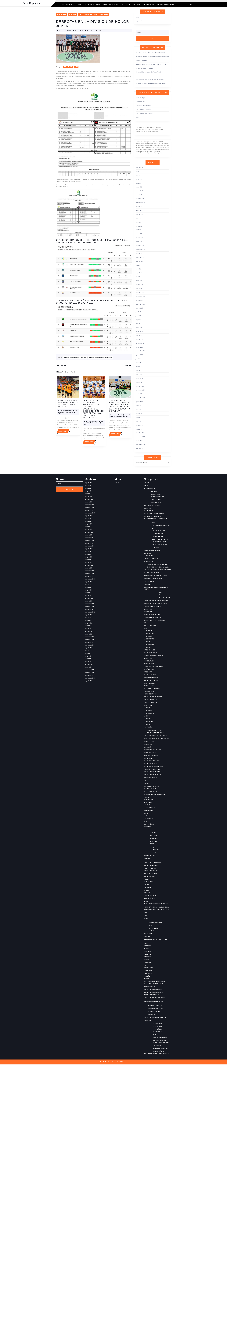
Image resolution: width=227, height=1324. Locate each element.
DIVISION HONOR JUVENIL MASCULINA (157, 567)
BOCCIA (146, 816)
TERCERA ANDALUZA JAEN (151, 995)
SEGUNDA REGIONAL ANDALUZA (157, 1017)
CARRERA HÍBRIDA (149, 824)
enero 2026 (139, 195)
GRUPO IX (146, 780)
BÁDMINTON (113, 4)
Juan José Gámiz (79, 30)
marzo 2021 (139, 421)
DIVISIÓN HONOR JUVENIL (154, 730)
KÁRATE (146, 915)
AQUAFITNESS (148, 802)
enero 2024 (139, 288)
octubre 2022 (139, 347)
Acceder (117, 482)
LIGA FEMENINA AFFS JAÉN (151, 761)
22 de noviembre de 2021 (65, 30)
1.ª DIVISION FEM (157, 1023)
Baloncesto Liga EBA (141, 97)
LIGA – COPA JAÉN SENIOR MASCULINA (155, 984)
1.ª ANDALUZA (148, 630)
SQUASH (146, 959)
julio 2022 (138, 359)
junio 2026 (138, 175)
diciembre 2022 (140, 339)
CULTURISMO (147, 859)
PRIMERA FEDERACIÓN (150, 694)
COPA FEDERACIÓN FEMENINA (152, 614)
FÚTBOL (62, 4)
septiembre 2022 (140, 351)
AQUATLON (147, 805)
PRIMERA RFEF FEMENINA (151, 677)
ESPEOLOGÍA (147, 887)
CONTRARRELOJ (154, 838)
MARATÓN (156, 850)
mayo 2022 (139, 366)
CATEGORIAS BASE (149, 650)
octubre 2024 (139, 253)
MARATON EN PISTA (156, 499)
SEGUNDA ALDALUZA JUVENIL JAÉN (154, 655)
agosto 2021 (139, 401)
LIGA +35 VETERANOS (150, 674)
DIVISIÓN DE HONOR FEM (151, 755)
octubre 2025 (139, 206)
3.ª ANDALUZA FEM (149, 644)
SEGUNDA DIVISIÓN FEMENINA (152, 772)
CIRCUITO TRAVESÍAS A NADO (152, 606)
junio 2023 (138, 316)
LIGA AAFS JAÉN (148, 758)
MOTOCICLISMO (153, 928)
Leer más (64, 431)
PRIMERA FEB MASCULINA (159, 544)
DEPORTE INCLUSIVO (150, 625)
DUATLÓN (146, 879)
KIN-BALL (146, 783)
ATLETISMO (89, 4)
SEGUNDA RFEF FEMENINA (151, 680)
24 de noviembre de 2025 (92, 421)
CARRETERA (153, 833)
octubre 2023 (139, 300)
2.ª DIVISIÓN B (148, 718)
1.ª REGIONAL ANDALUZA (155, 1005)
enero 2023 (139, 335)
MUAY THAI (147, 797)
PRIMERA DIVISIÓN (149, 691)
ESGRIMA (146, 884)
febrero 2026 (139, 191)
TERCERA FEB (156, 550)
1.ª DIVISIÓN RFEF (148, 633)
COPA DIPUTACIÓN (149, 661)
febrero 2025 (139, 238)
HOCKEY (146, 901)
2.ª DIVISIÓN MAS (148, 561)
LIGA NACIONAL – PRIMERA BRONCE (154, 513)
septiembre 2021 (140, 398)
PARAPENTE (147, 946)
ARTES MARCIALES (149, 488)
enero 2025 (139, 241)
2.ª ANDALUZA (148, 636)
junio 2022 (138, 362)
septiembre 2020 (140, 444)
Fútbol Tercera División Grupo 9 (144, 113)
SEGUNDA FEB (156, 547)
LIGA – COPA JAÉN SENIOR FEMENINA (154, 981)
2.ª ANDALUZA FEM (149, 639)
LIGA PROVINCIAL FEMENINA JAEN (153, 766)
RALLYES (151, 931)
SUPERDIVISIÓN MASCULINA (161, 1054)
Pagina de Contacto (141, 21)
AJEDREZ (146, 485)
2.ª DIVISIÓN (147, 716)
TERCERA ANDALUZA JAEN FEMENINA (154, 997)
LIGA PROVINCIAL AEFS (150, 763)
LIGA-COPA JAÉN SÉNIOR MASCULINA (154, 794)
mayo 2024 (139, 273)
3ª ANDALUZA (148, 727)
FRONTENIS (147, 893)
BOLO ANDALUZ (148, 818)
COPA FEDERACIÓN (149, 663)
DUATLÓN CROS (148, 882)
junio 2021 (138, 409)
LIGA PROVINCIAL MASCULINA (160, 542)
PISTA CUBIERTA (155, 505)
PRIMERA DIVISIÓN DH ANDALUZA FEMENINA (156, 907)
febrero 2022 (139, 378)
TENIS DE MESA (101, 4)
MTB (151, 855)
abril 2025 (138, 230)
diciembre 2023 (140, 292)
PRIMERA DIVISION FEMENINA (152, 769)
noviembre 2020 (140, 437)
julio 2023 (138, 312)
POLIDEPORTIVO (149, 4)
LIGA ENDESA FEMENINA (158, 531)
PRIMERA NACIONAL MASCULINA (153, 578)
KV (160, 595)
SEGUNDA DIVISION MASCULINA (152, 774)
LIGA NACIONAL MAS (158, 536)
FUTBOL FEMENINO (149, 683)
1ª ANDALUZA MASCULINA (151, 558)
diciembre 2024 (140, 245)
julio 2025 (138, 218)
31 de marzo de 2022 (117, 415)
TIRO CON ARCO (148, 968)
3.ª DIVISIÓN (147, 724)
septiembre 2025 (140, 210)
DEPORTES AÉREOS (149, 876)
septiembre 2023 (140, 304)
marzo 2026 (139, 187)
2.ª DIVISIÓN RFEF (148, 641)
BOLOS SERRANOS (149, 581)
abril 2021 (138, 417)
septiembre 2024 (140, 257)
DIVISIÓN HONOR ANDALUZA (161, 1043)
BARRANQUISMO (148, 810)
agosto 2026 (139, 167)
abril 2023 (138, 323)
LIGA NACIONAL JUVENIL (150, 652)
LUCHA (146, 918)
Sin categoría (147, 1020)
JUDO (145, 913)
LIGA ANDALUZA (148, 510)
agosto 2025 (139, 214)
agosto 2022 (139, 355)
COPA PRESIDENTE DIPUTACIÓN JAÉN (154, 620)
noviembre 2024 (140, 249)
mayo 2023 (139, 319)
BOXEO (146, 821)
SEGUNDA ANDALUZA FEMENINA (153, 696)
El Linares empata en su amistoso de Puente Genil (150, 79)
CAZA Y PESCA (148, 827)
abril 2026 (138, 183)
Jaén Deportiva (31, 3)
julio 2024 (138, 265)
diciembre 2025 (140, 198)
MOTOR (146, 933)
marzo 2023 (139, 327)
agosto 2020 (139, 448)
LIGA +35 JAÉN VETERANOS (152, 786)
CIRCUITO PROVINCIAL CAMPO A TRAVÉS (155, 603)
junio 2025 (138, 222)
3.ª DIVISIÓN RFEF (148, 647)
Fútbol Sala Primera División (143, 105)
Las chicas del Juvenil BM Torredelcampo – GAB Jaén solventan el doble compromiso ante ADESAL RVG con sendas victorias (94, 408)
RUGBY (80, 4)
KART (160, 922)
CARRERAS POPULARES (157, 497)
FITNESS (146, 890)
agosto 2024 (139, 261)
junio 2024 (138, 269)
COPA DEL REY (148, 609)
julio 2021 (138, 405)
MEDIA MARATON (156, 502)
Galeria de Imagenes (165, 4)
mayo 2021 (139, 413)
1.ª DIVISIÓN (147, 707)
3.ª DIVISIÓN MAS (158, 1032)
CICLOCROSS (153, 835)
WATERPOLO (147, 1001)
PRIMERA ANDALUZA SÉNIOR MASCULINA (155, 575)
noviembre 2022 (140, 343)
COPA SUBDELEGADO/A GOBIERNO (153, 666)
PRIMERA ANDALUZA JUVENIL (155, 733)
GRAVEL (152, 844)
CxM (160, 592)
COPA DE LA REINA (149, 685)
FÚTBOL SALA (71, 4)
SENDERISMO (147, 957)
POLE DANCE (147, 951)
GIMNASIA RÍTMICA (149, 898)
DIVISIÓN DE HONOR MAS (160, 1040)
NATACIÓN (147, 940)
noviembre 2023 (140, 296)
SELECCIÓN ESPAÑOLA (150, 777)
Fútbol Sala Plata (140, 101)
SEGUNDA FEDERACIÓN (150, 699)
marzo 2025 (139, 234)
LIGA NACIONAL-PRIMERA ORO (152, 516)
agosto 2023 (139, 308)
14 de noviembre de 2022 (66, 410)
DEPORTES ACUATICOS (150, 873)
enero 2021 (139, 429)
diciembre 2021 (140, 386)
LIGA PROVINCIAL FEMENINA (160, 539)
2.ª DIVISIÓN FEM (148, 721)
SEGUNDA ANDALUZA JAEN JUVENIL (157, 735)
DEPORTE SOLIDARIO (150, 868)
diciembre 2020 (140, 433)
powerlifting (147, 954)
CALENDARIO (147, 584)
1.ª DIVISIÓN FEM (148, 555)
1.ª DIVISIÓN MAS (158, 1026)
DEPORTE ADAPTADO (150, 862)
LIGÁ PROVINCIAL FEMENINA (151, 573)
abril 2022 (138, 370)
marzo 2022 (139, 374)
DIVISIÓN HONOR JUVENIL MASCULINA (100, 357)
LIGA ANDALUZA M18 (157, 1008)
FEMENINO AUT (152, 1014)
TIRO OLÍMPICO (148, 973)
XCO (154, 855)
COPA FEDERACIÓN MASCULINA (152, 617)
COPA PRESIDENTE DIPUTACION (153, 750)
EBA (153, 528)
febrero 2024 (139, 284)
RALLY (154, 852)
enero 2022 (139, 382)
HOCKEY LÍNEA (148, 904)
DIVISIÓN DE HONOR (149, 669)
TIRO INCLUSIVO (148, 970)
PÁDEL (145, 943)
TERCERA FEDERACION (150, 702)
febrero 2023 (139, 331)
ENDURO (151, 925)
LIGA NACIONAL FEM (157, 533)
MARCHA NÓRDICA (164, 597)
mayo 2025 (139, 226)
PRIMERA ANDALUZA (150, 986)
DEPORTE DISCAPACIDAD (151, 865)
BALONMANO (136, 4)
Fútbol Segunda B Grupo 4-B (143, 109)
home (137, 17)
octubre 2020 (139, 441)
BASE (80, 14)
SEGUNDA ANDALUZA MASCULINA (153, 992)
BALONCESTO (125, 4)
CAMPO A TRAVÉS (156, 494)
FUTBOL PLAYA (148, 672)
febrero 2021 (139, 425)
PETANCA (146, 948)
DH (153, 847)
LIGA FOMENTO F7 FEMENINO (152, 688)
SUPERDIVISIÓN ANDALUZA (160, 1048)
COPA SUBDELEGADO (150, 752)
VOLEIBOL (146, 979)
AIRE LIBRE (147, 482)
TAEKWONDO (147, 962)
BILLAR (146, 813)
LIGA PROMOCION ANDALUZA (160, 904)
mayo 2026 (139, 179)
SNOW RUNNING (163, 600)
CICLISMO (146, 855)
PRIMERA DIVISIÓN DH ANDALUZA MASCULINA (157, 910)
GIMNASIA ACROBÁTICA (150, 895)
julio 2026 (138, 171)
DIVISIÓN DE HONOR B (154, 1012)
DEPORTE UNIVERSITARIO (151, 871)
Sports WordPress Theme (108, 1062)
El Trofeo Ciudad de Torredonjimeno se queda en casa (151, 83)
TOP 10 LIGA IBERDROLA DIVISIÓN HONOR (155, 519)
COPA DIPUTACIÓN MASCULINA (161, 525)
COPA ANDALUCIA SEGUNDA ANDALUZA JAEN (156, 739)
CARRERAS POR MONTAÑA (151, 600)
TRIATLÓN (147, 976)
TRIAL (150, 933)
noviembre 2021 (140, 390)
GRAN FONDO (153, 841)
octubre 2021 (139, 394)
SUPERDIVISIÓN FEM (158, 1051)
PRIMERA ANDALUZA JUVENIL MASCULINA (159, 570)
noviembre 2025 (140, 202)
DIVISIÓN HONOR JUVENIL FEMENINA (75, 357)
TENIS (145, 965)
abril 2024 (138, 277)
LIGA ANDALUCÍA (157, 1045)
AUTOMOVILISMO (154, 922)
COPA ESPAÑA (148, 612)
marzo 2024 (139, 280)
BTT (151, 830)
